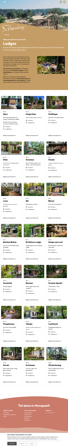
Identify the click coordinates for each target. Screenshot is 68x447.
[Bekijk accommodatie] (11, 102)
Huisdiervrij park (27, 414)
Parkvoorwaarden (28, 412)
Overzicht (6, 34)
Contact (5, 416)
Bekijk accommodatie (8, 135)
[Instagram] (53, 412)
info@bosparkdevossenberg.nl (9, 414)
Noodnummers (27, 420)
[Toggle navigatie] (5, 2)
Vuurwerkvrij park (28, 416)
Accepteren (11, 443)
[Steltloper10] (51, 65)
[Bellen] (46, 412)
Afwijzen (32, 443)
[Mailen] (48, 412)
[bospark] (13, 28)
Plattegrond (26, 418)
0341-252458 (6, 412)
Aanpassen (21, 443)
